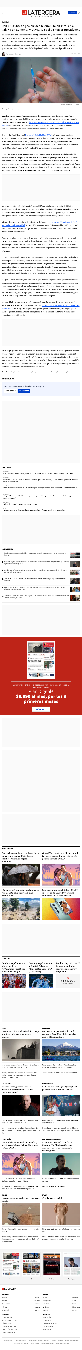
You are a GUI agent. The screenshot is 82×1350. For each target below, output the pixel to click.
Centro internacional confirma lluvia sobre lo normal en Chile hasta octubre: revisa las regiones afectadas (21, 857)
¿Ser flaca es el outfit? (52, 1198)
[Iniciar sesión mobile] (79, 13)
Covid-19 (17, 372)
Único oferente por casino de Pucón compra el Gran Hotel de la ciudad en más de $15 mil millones (59, 1034)
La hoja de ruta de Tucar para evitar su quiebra (20, 504)
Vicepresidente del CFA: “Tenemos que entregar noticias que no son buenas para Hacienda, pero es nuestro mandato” (39, 497)
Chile (4, 1028)
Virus (33, 372)
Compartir (7, 109)
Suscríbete (24, 391)
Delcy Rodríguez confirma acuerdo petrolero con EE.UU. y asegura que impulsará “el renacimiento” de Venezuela (20, 1239)
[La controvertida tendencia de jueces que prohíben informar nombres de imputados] (21, 1050)
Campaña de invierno (43, 372)
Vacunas (53, 372)
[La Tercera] (11, 1276)
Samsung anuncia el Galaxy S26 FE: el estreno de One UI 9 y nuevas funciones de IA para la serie (60, 893)
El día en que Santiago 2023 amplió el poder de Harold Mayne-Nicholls (59, 1088)
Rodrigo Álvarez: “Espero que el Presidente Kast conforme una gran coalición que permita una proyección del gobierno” (19, 1074)
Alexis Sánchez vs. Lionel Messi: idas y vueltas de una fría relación (60, 1121)
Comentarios (17, 109)
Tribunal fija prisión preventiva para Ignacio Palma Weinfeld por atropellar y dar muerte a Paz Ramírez (35, 580)
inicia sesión (10, 391)
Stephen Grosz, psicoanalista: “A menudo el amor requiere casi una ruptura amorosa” (17, 1090)
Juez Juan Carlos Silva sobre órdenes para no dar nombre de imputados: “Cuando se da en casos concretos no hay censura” (36, 597)
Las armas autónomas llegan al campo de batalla (21, 1199)
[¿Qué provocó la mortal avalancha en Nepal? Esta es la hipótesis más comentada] (21, 909)
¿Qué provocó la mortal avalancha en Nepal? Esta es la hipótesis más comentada (20, 893)
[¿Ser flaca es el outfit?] (61, 1214)
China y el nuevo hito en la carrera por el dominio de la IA (20, 1230)
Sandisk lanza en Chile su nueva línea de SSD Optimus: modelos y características (19, 1179)
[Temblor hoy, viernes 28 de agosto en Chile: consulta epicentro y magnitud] (68, 981)
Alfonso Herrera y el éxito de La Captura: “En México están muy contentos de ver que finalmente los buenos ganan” (58, 1146)
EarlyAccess (67, 372)
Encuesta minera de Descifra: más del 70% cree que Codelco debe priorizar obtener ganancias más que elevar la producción (40, 481)
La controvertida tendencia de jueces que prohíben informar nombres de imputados (33, 510)
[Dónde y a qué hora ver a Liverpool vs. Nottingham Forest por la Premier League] (14, 981)
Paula (44, 1195)
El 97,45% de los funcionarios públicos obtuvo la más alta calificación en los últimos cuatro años (38, 473)
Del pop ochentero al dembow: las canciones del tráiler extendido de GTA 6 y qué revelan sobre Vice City (21, 1130)
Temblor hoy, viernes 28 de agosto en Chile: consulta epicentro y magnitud (68, 967)
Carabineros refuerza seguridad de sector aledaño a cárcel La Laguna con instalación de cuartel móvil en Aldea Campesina (35, 571)
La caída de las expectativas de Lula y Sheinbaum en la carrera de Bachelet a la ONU (20, 1066)
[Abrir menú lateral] (3, 13)
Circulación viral (26, 372)
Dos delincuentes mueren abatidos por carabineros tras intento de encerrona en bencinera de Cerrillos (35, 554)
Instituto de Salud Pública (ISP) (38, 135)
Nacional (5, 22)
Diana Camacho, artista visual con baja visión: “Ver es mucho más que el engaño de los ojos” (61, 1237)
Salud (11, 372)
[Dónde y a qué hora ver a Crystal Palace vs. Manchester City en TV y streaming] (41, 981)
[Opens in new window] (52, 1276)
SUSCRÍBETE (41, 709)
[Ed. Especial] (72, 1276)
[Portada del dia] (41, 678)
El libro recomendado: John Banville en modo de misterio (60, 1179)
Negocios (46, 1028)
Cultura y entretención (52, 1139)
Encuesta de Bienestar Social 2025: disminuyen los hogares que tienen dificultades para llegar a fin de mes (40, 489)
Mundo (4, 1195)
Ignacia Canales (15, 54)
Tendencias (6, 1084)
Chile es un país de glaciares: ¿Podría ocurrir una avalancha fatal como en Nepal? (20, 1121)
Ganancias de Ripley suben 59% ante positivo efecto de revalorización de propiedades (59, 1066)
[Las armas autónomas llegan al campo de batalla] (21, 1214)
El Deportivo (47, 1084)
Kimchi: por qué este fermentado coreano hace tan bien (61, 1230)
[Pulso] (31, 1276)
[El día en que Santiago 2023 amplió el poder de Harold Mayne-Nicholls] (61, 1105)
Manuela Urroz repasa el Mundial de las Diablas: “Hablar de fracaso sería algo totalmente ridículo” (60, 1129)
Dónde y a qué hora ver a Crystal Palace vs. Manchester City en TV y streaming (41, 967)
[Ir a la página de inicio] (41, 13)
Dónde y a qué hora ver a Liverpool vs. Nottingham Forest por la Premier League (13, 967)
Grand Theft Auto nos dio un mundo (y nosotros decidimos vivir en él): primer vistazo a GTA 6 (60, 856)
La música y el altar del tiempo (53, 1186)
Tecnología (6, 1139)
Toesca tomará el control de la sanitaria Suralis (59, 1072)
